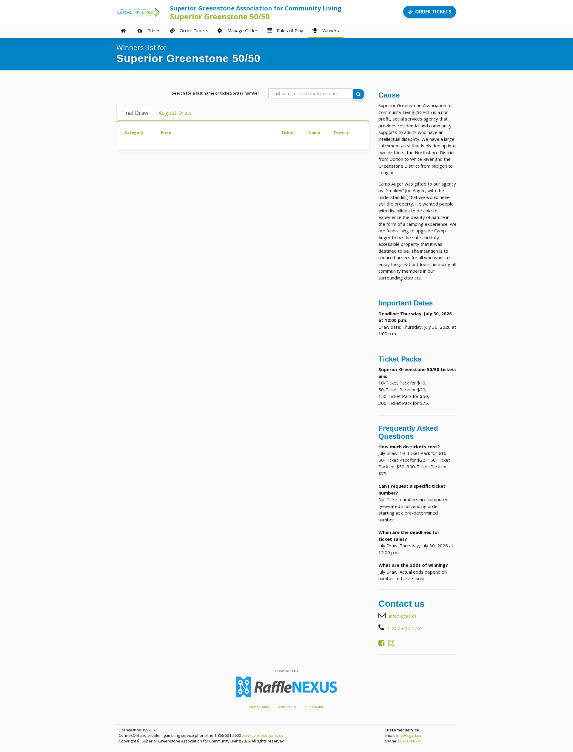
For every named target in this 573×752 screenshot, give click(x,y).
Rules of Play (288, 30)
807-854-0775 (409, 741)
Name (314, 132)
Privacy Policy (259, 707)
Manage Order (241, 30)
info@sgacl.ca (403, 616)
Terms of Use (287, 707)
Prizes (153, 30)
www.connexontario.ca (262, 735)
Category (134, 132)
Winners (329, 30)
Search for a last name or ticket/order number (215, 93)
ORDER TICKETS (432, 11)
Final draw (134, 112)
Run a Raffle (314, 707)
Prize (166, 132)
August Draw (175, 112)
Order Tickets (192, 30)
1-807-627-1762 (405, 628)
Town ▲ (341, 132)
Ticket (287, 132)
